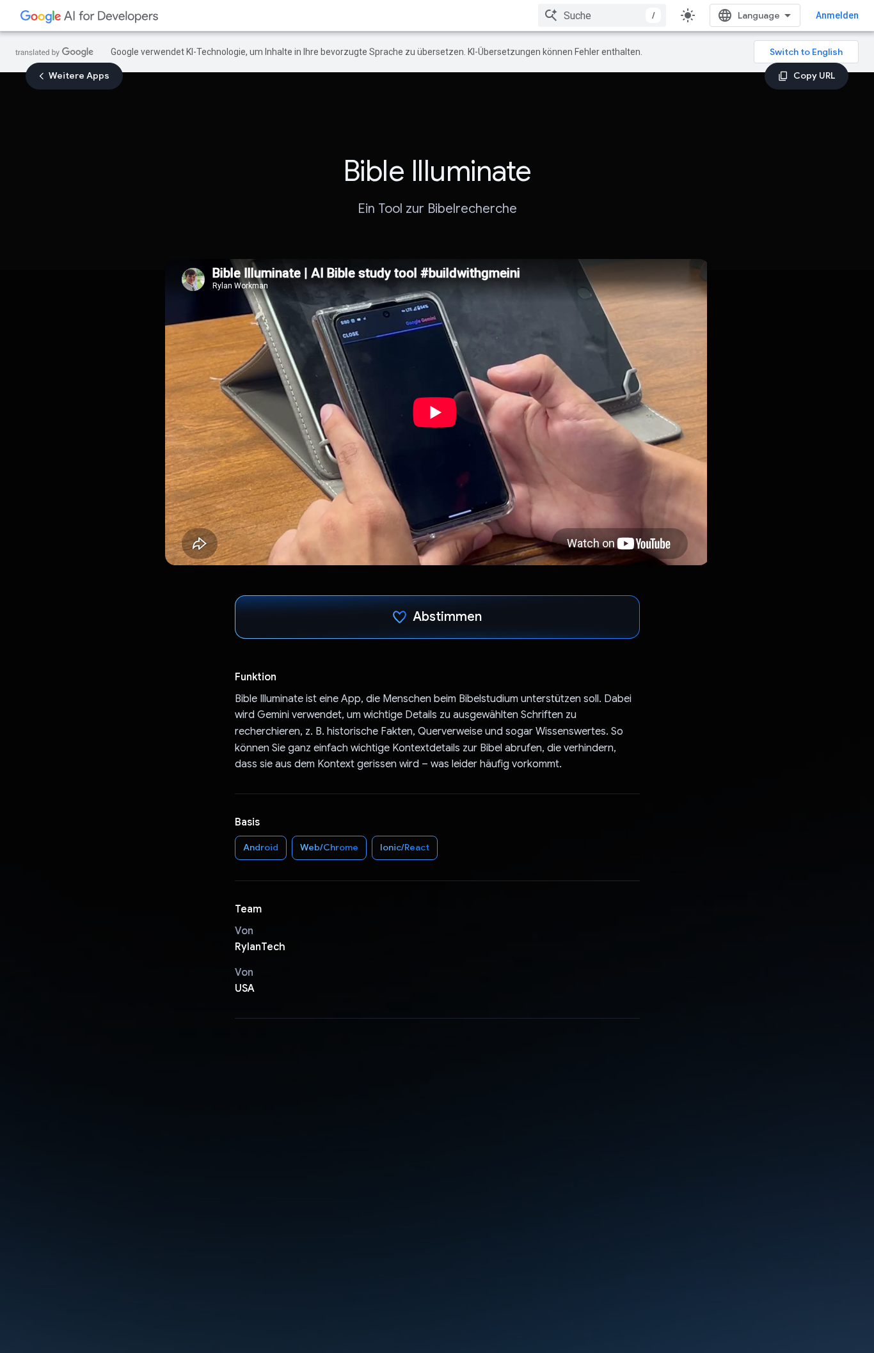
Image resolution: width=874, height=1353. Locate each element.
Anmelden (837, 15)
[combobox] (602, 15)
